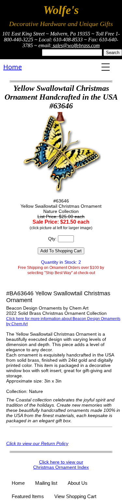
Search (112, 52)
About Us (78, 483)
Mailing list (46, 483)
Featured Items (28, 496)
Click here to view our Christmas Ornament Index (61, 464)
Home (12, 67)
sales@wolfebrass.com (75, 45)
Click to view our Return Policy (37, 443)
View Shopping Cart (75, 496)
